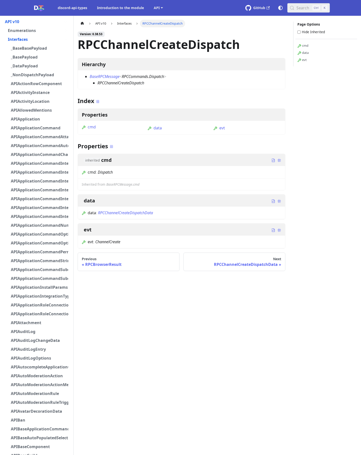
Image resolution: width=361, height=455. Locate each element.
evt (222, 128)
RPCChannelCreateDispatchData (125, 212)
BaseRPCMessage (105, 76)
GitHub (259, 7)
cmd (92, 127)
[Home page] (82, 23)
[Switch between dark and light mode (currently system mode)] (280, 8)
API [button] (157, 7)
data (157, 128)
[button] (36, 22)
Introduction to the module (120, 7)
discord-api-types (72, 7)
